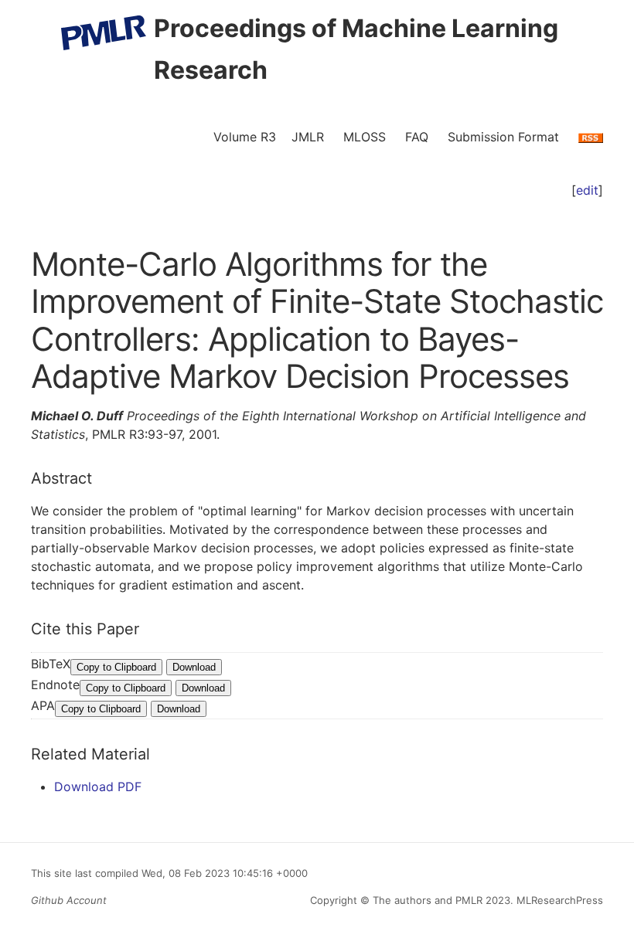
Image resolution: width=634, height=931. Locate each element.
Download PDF (97, 786)
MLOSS (364, 136)
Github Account (69, 900)
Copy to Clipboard (116, 667)
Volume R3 (244, 136)
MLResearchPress (558, 900)
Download (194, 667)
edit (587, 190)
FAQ (416, 136)
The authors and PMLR (427, 900)
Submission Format (503, 136)
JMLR (307, 136)
